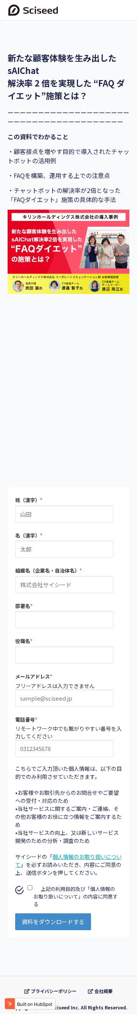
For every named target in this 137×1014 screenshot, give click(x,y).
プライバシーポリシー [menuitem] (53, 991)
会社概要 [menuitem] (103, 991)
